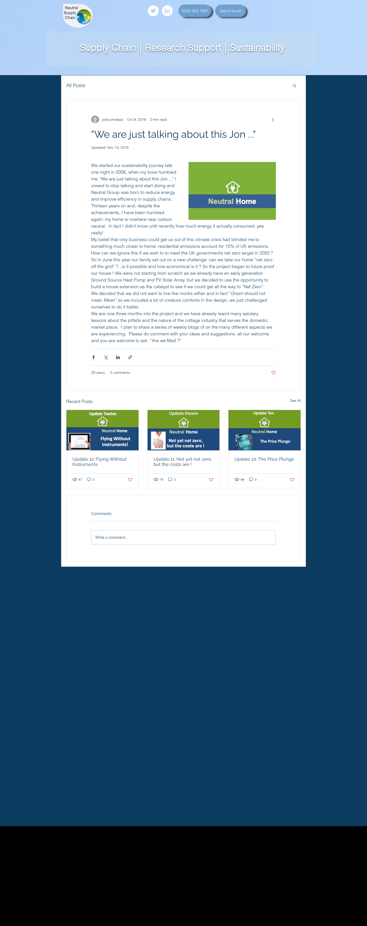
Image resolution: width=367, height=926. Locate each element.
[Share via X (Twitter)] (105, 357)
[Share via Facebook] (93, 357)
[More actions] (273, 120)
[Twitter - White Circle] (153, 10)
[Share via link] (130, 357)
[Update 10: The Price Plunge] (264, 430)
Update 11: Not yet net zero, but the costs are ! (183, 461)
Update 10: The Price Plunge (264, 459)
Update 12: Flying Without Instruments (99, 461)
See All (295, 400)
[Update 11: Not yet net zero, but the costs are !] (184, 430)
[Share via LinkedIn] (118, 357)
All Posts (75, 85)
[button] (294, 85)
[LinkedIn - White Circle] (167, 10)
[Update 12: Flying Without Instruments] (102, 430)
